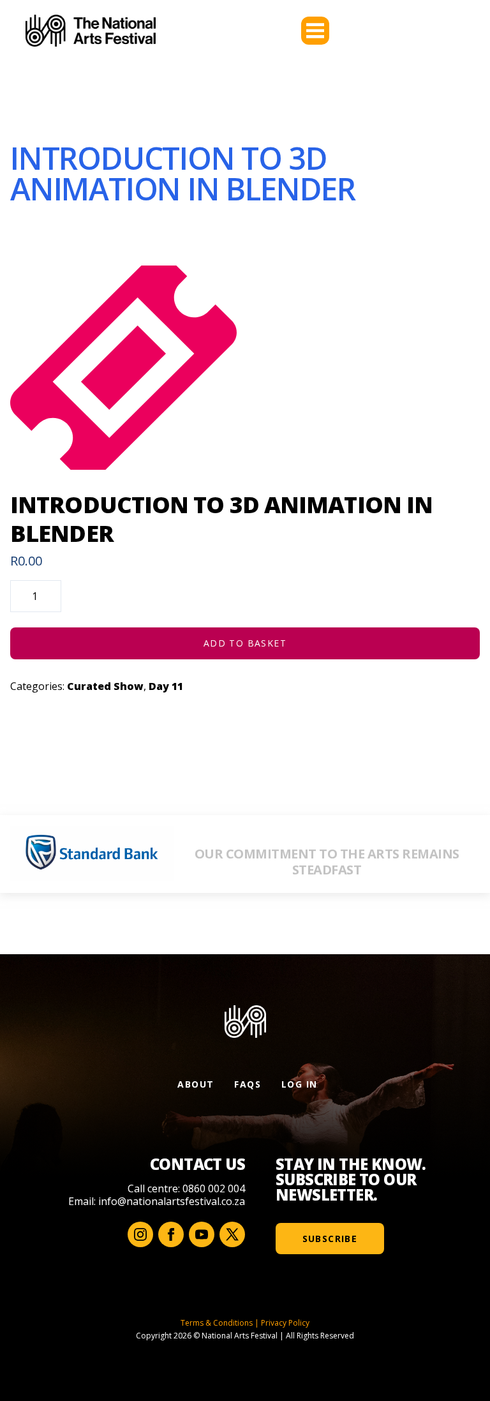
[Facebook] (171, 1234)
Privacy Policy (285, 1322)
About (195, 1084)
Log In (299, 1084)
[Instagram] (140, 1234)
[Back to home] (91, 31)
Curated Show (105, 686)
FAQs (247, 1084)
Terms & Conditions (217, 1322)
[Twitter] (232, 1234)
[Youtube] (201, 1234)
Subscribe (330, 1238)
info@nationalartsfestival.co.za (171, 1201)
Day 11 (166, 686)
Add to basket (245, 643)
